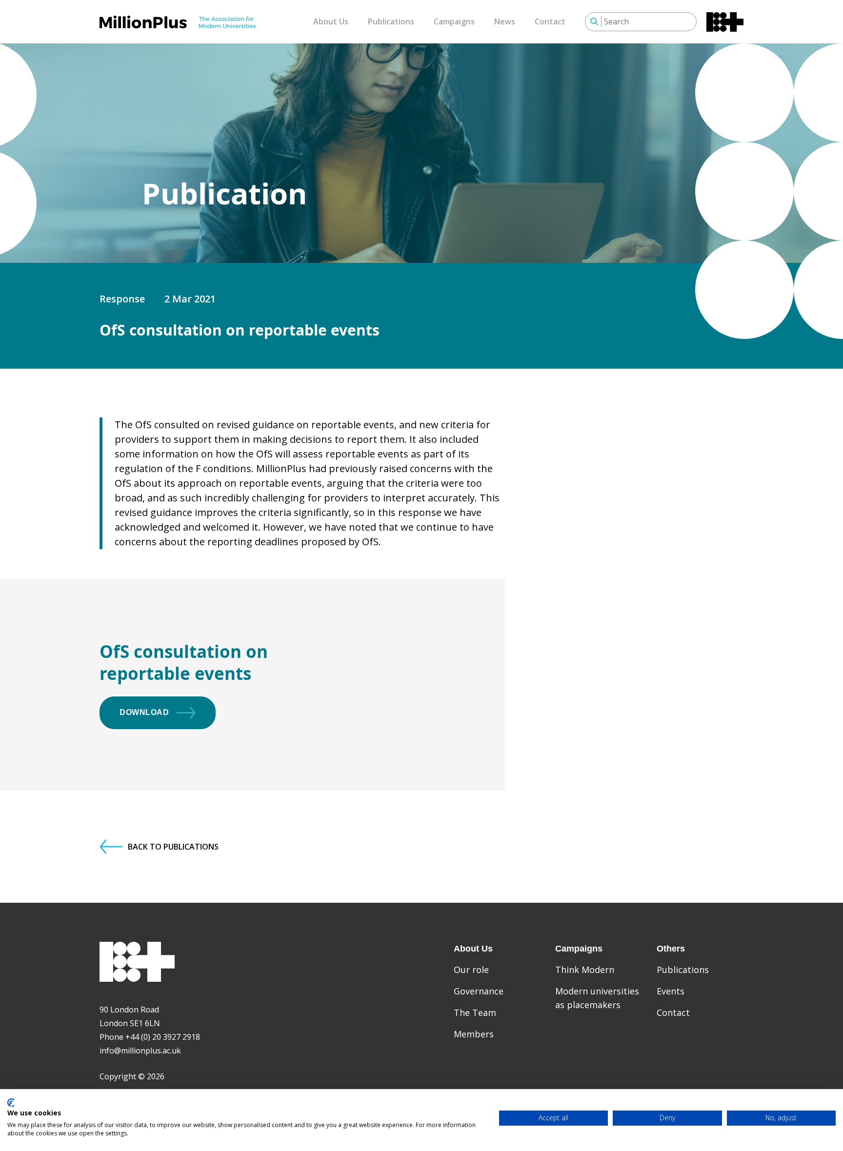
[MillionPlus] (178, 22)
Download (144, 712)
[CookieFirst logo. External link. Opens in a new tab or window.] (11, 1102)
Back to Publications (173, 846)
